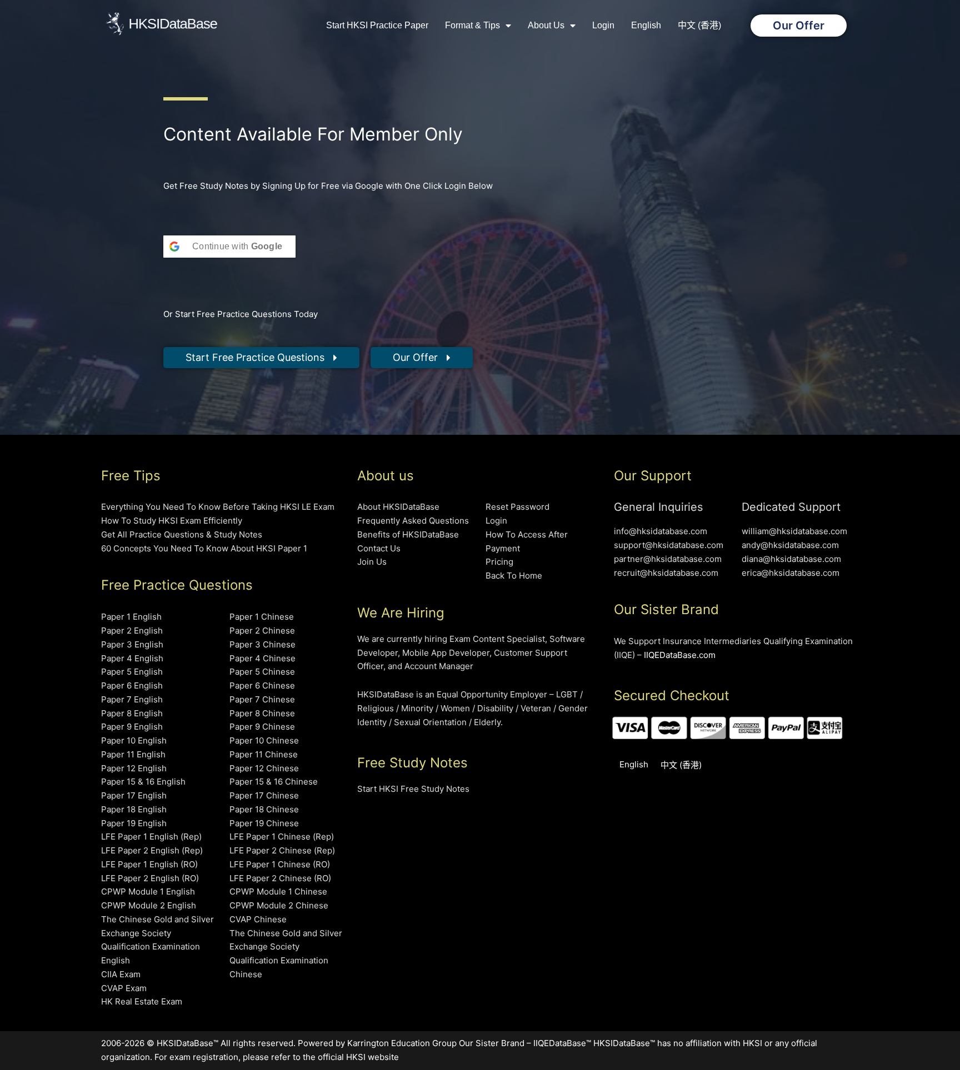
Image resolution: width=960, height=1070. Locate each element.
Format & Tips (472, 25)
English (646, 25)
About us (546, 25)
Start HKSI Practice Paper (377, 25)
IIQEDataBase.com (680, 655)
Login (603, 25)
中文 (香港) (699, 25)
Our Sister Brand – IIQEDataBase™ (525, 1043)
